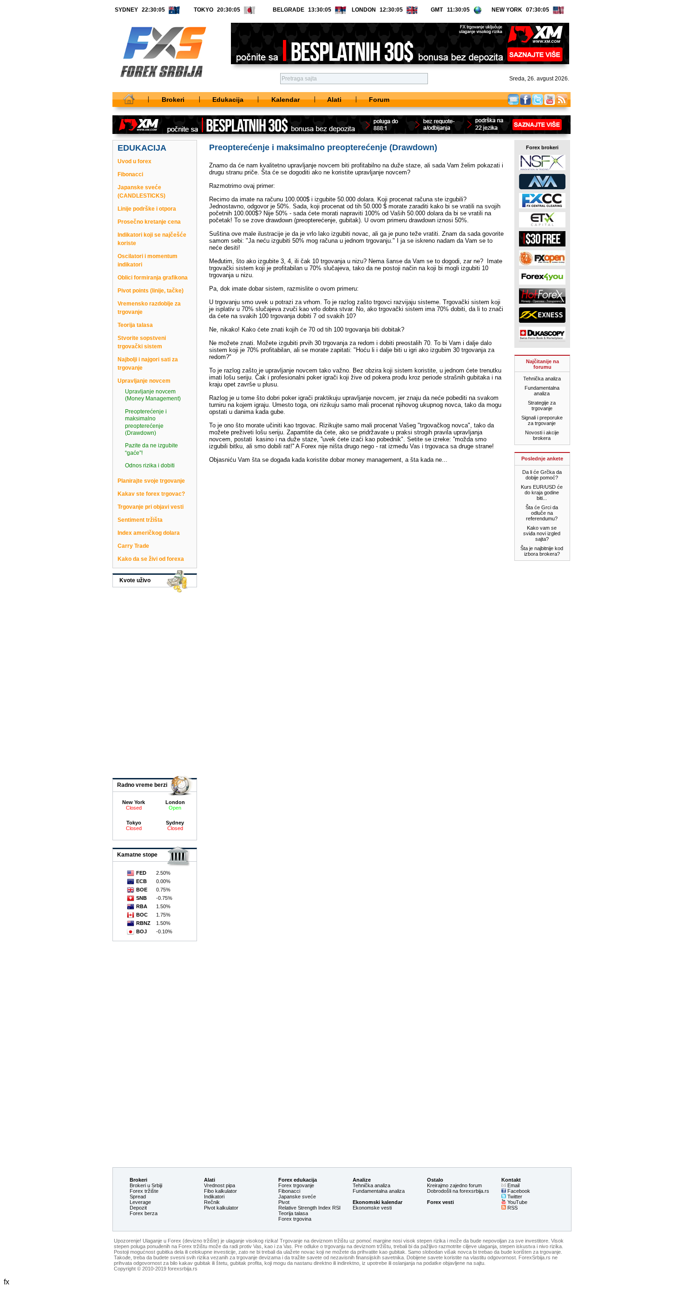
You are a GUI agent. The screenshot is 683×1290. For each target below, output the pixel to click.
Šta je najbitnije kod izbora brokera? (541, 551)
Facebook (525, 99)
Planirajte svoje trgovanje (151, 481)
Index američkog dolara (149, 533)
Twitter (538, 99)
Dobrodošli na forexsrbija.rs (458, 1191)
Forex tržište (144, 1191)
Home (129, 99)
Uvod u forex (134, 161)
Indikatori (214, 1196)
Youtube (550, 99)
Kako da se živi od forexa (151, 559)
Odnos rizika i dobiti (150, 465)
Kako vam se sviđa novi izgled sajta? (541, 533)
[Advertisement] (340, 1121)
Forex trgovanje (296, 1185)
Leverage (140, 1202)
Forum (379, 99)
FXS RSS (562, 99)
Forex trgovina (294, 1219)
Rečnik (212, 1202)
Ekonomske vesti (372, 1207)
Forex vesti (440, 1202)
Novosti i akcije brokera (542, 435)
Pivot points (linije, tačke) (151, 290)
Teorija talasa (135, 325)
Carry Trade (133, 546)
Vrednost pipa (219, 1185)
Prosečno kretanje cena (149, 222)
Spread (138, 1196)
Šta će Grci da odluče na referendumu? (541, 513)
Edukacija (227, 99)
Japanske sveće (297, 1196)
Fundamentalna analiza (542, 390)
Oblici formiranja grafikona (153, 277)
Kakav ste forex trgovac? (151, 494)
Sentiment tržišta (140, 520)
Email (513, 99)
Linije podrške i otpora (147, 209)
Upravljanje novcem (144, 381)
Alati (334, 99)
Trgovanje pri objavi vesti (151, 507)
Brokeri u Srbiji (146, 1185)
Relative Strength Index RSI (309, 1207)
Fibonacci (130, 174)
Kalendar (285, 99)
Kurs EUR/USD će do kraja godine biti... (542, 492)
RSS (512, 1207)
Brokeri (173, 99)
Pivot (283, 1202)
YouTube (516, 1202)
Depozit (138, 1207)
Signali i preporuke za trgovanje (542, 420)
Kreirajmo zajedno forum (454, 1185)
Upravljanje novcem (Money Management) (153, 395)
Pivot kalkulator (221, 1207)
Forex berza (144, 1213)
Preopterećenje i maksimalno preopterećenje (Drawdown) (146, 422)
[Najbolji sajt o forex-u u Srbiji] (159, 88)
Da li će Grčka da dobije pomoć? (542, 474)
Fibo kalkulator (220, 1191)
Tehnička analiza (542, 378)
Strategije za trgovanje (542, 405)
